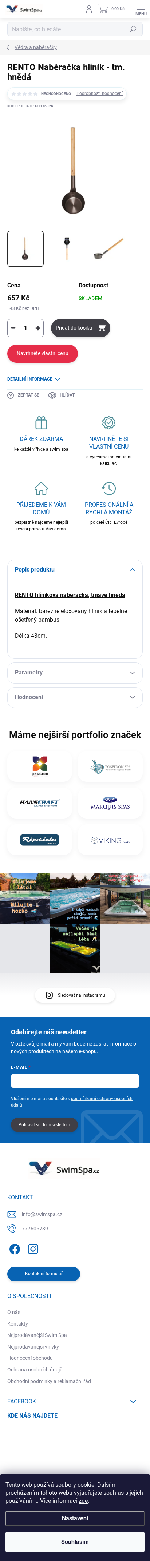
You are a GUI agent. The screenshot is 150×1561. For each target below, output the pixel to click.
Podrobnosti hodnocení (99, 93)
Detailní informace (29, 379)
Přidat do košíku (74, 328)
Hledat (133, 29)
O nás (13, 1312)
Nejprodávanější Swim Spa (37, 1335)
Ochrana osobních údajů (35, 1370)
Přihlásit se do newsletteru (44, 1124)
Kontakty (17, 1324)
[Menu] (141, 9)
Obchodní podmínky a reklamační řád (49, 1381)
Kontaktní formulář (44, 1273)
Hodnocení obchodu (30, 1358)
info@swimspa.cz (42, 1214)
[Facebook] (13, 1248)
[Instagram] (31, 1248)
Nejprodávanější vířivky (33, 1347)
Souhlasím (75, 1541)
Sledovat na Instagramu (81, 995)
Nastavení (75, 1518)
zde (83, 1500)
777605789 (35, 1228)
